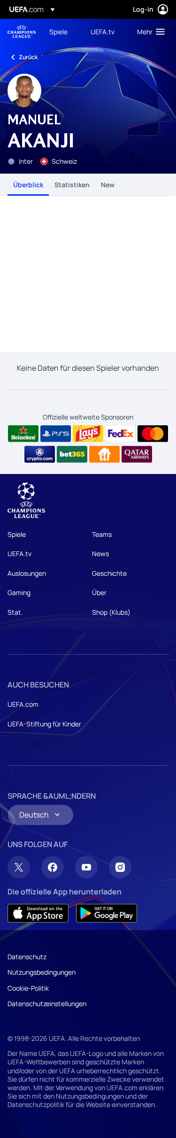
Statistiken (72, 184)
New (108, 184)
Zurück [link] (28, 57)
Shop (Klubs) (111, 612)
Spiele (17, 534)
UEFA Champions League (22, 31)
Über (99, 592)
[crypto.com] (39, 454)
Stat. (15, 612)
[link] (58, 31)
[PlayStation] (55, 433)
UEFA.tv (19, 553)
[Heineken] (23, 433)
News (100, 553)
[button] (149, 31)
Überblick (28, 184)
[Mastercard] (153, 433)
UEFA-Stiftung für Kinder (44, 723)
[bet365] (72, 454)
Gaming (19, 592)
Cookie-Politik (28, 988)
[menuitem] (62, 31)
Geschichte (109, 573)
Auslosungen (27, 573)
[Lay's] (88, 433)
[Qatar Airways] (137, 454)
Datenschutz (27, 956)
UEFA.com (23, 704)
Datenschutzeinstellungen (47, 1003)
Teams (102, 534)
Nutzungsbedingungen (42, 972)
